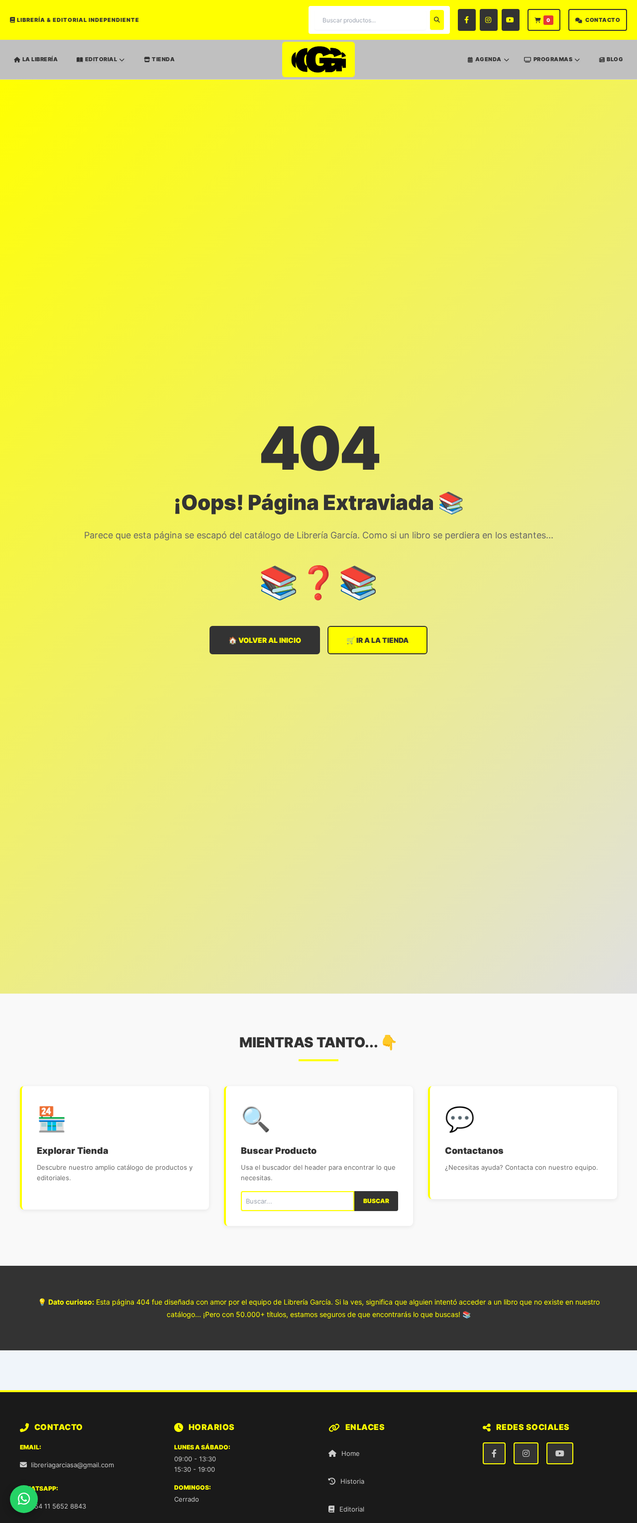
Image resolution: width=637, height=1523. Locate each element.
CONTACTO (602, 19)
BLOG (615, 59)
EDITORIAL (101, 59)
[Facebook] (467, 20)
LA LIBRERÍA (40, 59)
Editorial (351, 1509)
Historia (352, 1481)
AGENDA (488, 59)
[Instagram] (489, 20)
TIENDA (163, 59)
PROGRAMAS (553, 59)
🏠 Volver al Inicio (264, 640)
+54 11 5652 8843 (58, 1506)
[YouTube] (511, 20)
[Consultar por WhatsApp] (24, 1499)
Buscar (376, 1201)
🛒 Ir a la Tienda (377, 640)
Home (350, 1453)
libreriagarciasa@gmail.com (72, 1465)
